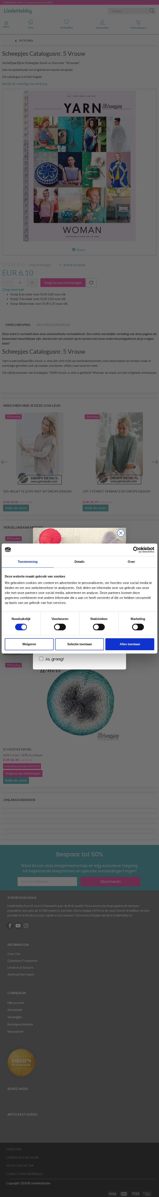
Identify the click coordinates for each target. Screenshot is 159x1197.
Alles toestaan (130, 644)
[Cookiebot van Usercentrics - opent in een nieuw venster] (136, 550)
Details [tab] (80, 561)
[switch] (60, 627)
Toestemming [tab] (27, 561)
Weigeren (29, 644)
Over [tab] (131, 561)
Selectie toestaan (79, 644)
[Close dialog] (120, 533)
